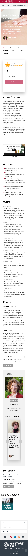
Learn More (7, 504)
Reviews (5, 50)
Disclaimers (19, 50)
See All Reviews (8, 365)
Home (2, 5)
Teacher (12, 50)
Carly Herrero (12, 37)
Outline (20, 48)
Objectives (13, 48)
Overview (6, 48)
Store (8, 5)
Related (5, 53)
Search (20, 1)
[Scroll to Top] (26, 550)
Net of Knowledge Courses (19, 5)
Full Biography (14, 400)
